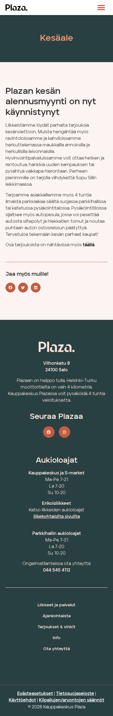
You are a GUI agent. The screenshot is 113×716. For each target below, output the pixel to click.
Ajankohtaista (57, 616)
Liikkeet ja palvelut (56, 605)
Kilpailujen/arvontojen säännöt (71, 700)
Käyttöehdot (22, 700)
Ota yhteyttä (56, 649)
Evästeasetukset (35, 694)
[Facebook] (49, 432)
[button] (101, 7)
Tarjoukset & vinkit (56, 627)
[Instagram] (64, 432)
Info (56, 638)
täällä (88, 245)
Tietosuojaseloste (75, 694)
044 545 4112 (56, 570)
